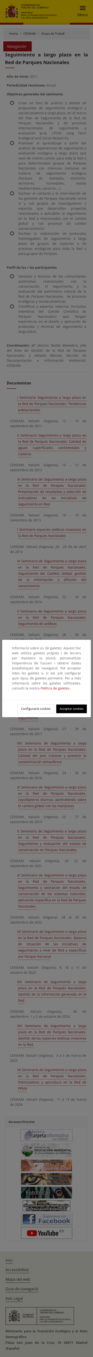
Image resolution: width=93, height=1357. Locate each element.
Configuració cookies (36, 708)
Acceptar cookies (71, 708)
